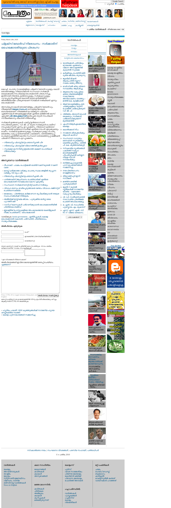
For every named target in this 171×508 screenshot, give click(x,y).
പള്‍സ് (68, 469)
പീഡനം (111, 187)
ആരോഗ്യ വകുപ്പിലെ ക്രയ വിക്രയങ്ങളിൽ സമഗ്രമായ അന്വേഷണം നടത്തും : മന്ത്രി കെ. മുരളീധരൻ (74, 96)
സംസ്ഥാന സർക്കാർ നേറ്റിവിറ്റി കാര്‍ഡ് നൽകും (26, 185)
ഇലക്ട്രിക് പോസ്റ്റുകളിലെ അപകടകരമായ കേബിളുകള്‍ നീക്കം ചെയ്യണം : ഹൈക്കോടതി (30, 211)
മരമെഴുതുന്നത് (41, 500)
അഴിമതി (111, 133)
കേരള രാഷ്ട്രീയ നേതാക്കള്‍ (114, 69)
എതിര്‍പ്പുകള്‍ (35, 217)
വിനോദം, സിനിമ (12, 481)
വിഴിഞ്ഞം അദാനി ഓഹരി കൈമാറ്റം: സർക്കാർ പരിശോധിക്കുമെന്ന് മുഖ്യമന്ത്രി (74, 117)
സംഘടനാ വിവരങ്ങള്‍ (57, 450)
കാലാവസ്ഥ (113, 226)
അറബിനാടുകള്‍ (11, 471)
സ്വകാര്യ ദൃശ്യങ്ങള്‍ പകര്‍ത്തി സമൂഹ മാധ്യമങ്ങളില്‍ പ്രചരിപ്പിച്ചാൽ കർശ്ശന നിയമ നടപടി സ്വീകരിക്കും (74, 154)
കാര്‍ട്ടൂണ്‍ (99, 476)
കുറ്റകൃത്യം (113, 85)
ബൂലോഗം (100, 474)
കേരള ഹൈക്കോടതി (113, 165)
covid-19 (111, 215)
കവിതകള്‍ (39, 471)
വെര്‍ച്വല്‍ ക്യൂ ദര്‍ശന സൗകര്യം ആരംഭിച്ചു (74, 87)
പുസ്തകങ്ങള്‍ (71, 495)
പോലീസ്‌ (111, 89)
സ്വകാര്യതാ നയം (36, 450)
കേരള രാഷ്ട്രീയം (115, 73)
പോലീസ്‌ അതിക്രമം (112, 207)
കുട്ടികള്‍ (111, 169)
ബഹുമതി (111, 149)
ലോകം (7, 476)
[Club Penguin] (116, 258)
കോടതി (19, 219)
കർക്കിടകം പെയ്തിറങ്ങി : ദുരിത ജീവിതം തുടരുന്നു (74, 74)
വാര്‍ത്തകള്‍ (70, 493)
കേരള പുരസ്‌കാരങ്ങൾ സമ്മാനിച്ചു (19, 315)
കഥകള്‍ (38, 474)
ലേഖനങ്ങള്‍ (40, 469)
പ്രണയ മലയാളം (73, 474)
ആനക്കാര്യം (113, 142)
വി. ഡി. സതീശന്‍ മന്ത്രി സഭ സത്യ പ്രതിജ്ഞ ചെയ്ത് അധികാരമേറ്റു (74, 199)
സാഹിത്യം (112, 152)
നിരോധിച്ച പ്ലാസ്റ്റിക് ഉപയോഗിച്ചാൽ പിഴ (23, 176)
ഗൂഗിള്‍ (110, 4)
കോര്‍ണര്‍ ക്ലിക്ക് (73, 476)
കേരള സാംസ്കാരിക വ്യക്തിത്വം (113, 124)
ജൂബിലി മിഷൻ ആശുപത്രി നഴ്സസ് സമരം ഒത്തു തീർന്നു (72, 81)
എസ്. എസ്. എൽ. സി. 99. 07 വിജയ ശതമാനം (73, 211)
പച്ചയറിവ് (69, 498)
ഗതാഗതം (112, 203)
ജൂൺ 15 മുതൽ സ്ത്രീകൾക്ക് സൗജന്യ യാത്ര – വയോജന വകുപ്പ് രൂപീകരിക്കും (73, 190)
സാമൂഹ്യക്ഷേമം (9, 221)
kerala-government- (20, 217)
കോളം (68, 500)
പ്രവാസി (111, 191)
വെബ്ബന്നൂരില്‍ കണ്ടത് (105, 478)
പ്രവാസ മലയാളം (73, 478)
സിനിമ (110, 161)
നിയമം (110, 184)
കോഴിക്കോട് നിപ (70, 129)
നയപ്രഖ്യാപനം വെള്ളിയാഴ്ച (71, 172)
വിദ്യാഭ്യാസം (114, 130)
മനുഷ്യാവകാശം (115, 107)
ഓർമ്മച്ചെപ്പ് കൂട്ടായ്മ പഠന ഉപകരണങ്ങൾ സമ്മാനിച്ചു (72, 165)
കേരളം (7, 469)
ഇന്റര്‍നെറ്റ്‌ (112, 241)
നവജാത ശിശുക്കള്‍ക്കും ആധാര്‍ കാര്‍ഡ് (74, 134)
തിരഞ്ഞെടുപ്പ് (113, 139)
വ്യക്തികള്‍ (71, 502)
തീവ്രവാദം (112, 218)
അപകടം (111, 155)
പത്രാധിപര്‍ (93, 450)
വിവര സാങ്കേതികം (73, 471)
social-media (113, 229)
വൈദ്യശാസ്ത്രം (115, 145)
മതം (109, 158)
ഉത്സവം (111, 211)
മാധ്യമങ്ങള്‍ (113, 200)
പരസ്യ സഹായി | (78, 450)
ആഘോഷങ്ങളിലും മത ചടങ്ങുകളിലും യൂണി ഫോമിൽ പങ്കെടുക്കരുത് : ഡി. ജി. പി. (74, 107)
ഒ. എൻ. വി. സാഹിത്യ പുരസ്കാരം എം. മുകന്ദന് (74, 206)
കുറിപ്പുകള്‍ (39, 498)
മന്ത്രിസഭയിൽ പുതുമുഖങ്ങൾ (70, 182)
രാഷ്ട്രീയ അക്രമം (111, 222)
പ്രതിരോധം (40, 219)
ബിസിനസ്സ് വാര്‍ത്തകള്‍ (15, 483)
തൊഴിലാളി (112, 197)
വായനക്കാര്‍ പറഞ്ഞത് (105, 481)
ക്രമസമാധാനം (114, 176)
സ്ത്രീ (109, 100)
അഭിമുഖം (38, 493)
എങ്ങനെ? (6, 265)
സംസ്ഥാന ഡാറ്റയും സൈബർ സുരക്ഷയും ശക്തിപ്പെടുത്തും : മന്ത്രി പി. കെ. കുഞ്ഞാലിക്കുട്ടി (74, 141)
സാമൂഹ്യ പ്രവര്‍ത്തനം (113, 180)
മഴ (108, 233)
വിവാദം (110, 76)
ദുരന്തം (110, 173)
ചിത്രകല (38, 491)
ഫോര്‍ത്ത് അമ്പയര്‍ (74, 481)
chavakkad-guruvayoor (112, 237)
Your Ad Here (116, 246)
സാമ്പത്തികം (113, 116)
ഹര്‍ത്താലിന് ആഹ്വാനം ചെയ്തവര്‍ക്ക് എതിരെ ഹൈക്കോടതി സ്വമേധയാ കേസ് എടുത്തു (26, 180)
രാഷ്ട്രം (7, 474)
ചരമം (110, 119)
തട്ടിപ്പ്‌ (110, 194)
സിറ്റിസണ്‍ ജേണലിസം (14, 478)
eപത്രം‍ (121, 4)
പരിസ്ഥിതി (29, 219)
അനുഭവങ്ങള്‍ (40, 476)
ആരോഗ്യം (113, 113)
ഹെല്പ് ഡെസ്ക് (102, 471)
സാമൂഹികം (112, 79)
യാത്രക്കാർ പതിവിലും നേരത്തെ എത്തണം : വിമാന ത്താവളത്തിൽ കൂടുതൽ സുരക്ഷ (73, 66)
